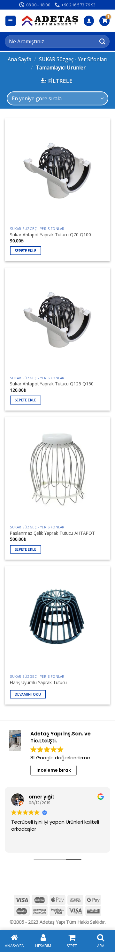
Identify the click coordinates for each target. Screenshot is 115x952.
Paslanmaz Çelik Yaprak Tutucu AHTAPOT (52, 533)
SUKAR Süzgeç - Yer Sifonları (73, 59)
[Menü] (10, 21)
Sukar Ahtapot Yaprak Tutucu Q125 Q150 (52, 384)
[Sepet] (104, 21)
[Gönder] (102, 41)
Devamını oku (28, 694)
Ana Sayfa (19, 59)
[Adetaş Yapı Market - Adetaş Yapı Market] (50, 20)
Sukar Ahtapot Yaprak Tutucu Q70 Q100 (50, 235)
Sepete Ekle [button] (25, 250)
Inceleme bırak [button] (53, 770)
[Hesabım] (89, 21)
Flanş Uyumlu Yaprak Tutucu (38, 682)
